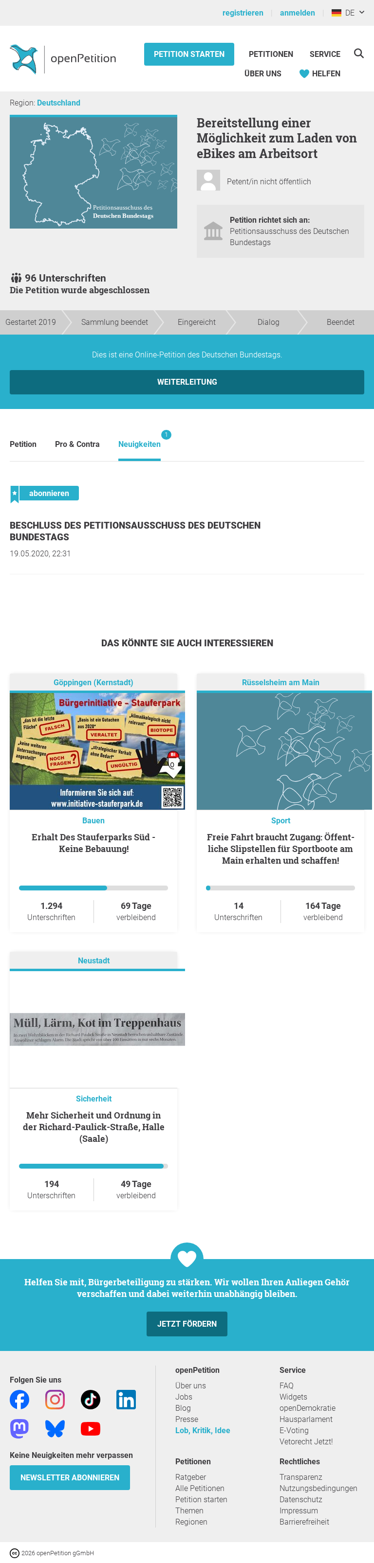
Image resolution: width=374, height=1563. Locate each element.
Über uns (190, 1385)
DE (348, 13)
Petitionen (272, 54)
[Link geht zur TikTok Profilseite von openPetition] (90, 1398)
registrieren (243, 13)
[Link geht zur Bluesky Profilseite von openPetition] (55, 1428)
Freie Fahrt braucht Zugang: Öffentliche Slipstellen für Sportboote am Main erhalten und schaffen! (281, 848)
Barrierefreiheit (304, 1522)
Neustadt (94, 960)
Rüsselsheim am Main (280, 682)
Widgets (293, 1397)
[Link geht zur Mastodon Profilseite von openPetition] (19, 1428)
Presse (186, 1419)
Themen (189, 1510)
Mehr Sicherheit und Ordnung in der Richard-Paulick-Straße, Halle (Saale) (94, 1126)
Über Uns (262, 73)
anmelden (297, 13)
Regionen (191, 1522)
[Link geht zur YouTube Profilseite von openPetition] (90, 1428)
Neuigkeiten (139, 440)
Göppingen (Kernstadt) (93, 682)
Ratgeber (190, 1477)
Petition (23, 444)
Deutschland (58, 102)
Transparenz (301, 1477)
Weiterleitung (187, 382)
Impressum (299, 1510)
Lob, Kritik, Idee (202, 1430)
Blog (183, 1408)
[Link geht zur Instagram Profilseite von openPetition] (55, 1398)
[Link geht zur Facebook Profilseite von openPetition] (19, 1398)
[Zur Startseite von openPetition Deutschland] (64, 59)
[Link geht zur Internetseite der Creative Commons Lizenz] (15, 1552)
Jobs (183, 1397)
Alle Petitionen (199, 1488)
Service (325, 54)
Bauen (93, 820)
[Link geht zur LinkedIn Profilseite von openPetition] (126, 1398)
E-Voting (294, 1430)
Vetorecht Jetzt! (306, 1441)
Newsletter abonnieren (69, 1477)
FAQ (287, 1385)
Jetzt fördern (187, 1324)
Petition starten (189, 54)
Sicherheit (94, 1098)
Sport (280, 820)
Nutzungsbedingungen (318, 1488)
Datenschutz (301, 1499)
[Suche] (359, 53)
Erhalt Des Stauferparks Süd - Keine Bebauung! (93, 842)
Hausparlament (306, 1419)
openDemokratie (308, 1408)
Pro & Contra (77, 444)
